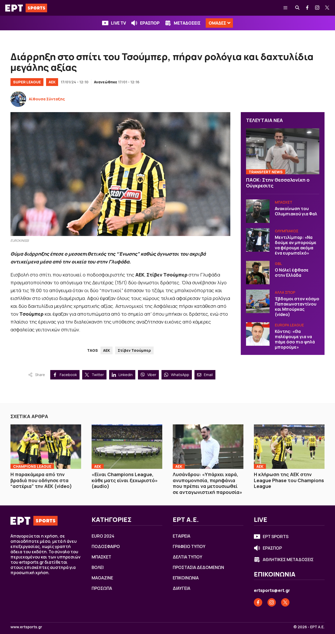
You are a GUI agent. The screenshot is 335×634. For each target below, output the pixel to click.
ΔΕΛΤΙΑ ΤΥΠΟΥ (187, 557)
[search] (297, 8)
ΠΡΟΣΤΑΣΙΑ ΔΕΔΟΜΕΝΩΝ (198, 567)
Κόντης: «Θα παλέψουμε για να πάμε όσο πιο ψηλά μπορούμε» (295, 339)
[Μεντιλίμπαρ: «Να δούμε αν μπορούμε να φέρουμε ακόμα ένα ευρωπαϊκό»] (258, 240)
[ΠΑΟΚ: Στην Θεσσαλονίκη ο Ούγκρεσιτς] (282, 151)
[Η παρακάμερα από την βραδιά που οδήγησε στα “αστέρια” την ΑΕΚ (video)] (45, 446)
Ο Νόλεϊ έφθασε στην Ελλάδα (292, 272)
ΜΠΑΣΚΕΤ (283, 202)
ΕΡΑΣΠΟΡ (150, 23)
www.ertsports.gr (26, 627)
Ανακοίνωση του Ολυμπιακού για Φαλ (296, 211)
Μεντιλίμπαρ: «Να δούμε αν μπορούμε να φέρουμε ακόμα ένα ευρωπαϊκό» (295, 245)
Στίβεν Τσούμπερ (134, 350)
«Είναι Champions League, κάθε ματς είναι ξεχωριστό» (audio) (125, 480)
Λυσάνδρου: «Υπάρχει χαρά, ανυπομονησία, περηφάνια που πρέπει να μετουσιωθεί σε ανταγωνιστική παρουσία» (207, 483)
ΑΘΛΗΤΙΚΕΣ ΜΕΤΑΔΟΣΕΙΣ (288, 559)
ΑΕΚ (52, 81)
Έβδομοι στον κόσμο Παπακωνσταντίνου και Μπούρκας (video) (297, 306)
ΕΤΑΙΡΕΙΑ (181, 536)
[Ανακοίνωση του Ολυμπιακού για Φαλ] (258, 211)
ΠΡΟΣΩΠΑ (102, 588)
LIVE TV (118, 23)
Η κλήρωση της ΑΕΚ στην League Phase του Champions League (289, 480)
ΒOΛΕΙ (98, 567)
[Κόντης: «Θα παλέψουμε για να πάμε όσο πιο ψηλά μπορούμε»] (258, 334)
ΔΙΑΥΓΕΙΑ (181, 588)
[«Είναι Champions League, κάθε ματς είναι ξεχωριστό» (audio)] (127, 446)
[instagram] (317, 8)
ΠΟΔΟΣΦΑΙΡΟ (106, 546)
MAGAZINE (102, 578)
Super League (27, 81)
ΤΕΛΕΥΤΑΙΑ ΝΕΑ (264, 120)
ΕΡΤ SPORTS (275, 536)
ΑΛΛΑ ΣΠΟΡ (285, 292)
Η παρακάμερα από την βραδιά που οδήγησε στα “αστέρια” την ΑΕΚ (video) (41, 480)
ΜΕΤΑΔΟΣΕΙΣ (187, 23)
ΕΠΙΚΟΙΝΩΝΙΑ (186, 578)
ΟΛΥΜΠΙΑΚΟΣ (286, 230)
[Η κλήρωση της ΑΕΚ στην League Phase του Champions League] (289, 446)
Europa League (289, 324)
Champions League (32, 466)
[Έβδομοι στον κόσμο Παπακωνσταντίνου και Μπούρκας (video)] (258, 301)
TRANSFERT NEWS (266, 171)
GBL (278, 263)
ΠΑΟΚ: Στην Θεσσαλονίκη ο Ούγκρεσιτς (278, 183)
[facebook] (307, 8)
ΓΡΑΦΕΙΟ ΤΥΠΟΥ (189, 546)
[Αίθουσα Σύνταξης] (18, 99)
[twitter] (327, 8)
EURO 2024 (103, 536)
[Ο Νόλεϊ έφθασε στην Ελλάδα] (258, 272)
